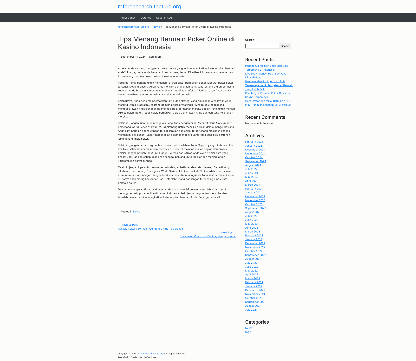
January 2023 (253, 239)
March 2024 (252, 184)
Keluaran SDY (164, 17)
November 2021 (255, 294)
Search (249, 39)
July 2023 (251, 216)
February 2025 (254, 141)
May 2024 (251, 176)
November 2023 (255, 200)
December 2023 (255, 196)
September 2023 (255, 208)
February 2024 (254, 188)
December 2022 (255, 243)
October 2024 (254, 157)
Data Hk (146, 17)
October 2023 (254, 204)
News (136, 211)
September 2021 (255, 301)
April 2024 (251, 180)
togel (248, 332)
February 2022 (254, 282)
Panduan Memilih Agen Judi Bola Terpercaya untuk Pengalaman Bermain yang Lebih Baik (269, 85)
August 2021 (253, 305)
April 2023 (251, 227)
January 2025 (253, 145)
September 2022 (255, 255)
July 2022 (251, 262)
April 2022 (251, 274)
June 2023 (251, 219)
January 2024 (253, 192)
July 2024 (251, 169)
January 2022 (253, 286)
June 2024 (251, 173)
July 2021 (251, 309)
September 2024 (255, 161)
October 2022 (254, 251)
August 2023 (253, 212)
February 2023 (254, 235)
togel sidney (128, 17)
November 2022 (255, 247)
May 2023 (251, 223)
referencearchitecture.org (149, 6)
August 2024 (253, 165)
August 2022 (253, 258)
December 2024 (255, 149)
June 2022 (251, 266)
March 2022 (252, 278)
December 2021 (255, 290)
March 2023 (252, 231)
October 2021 (253, 298)
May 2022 (251, 270)
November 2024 (255, 153)
